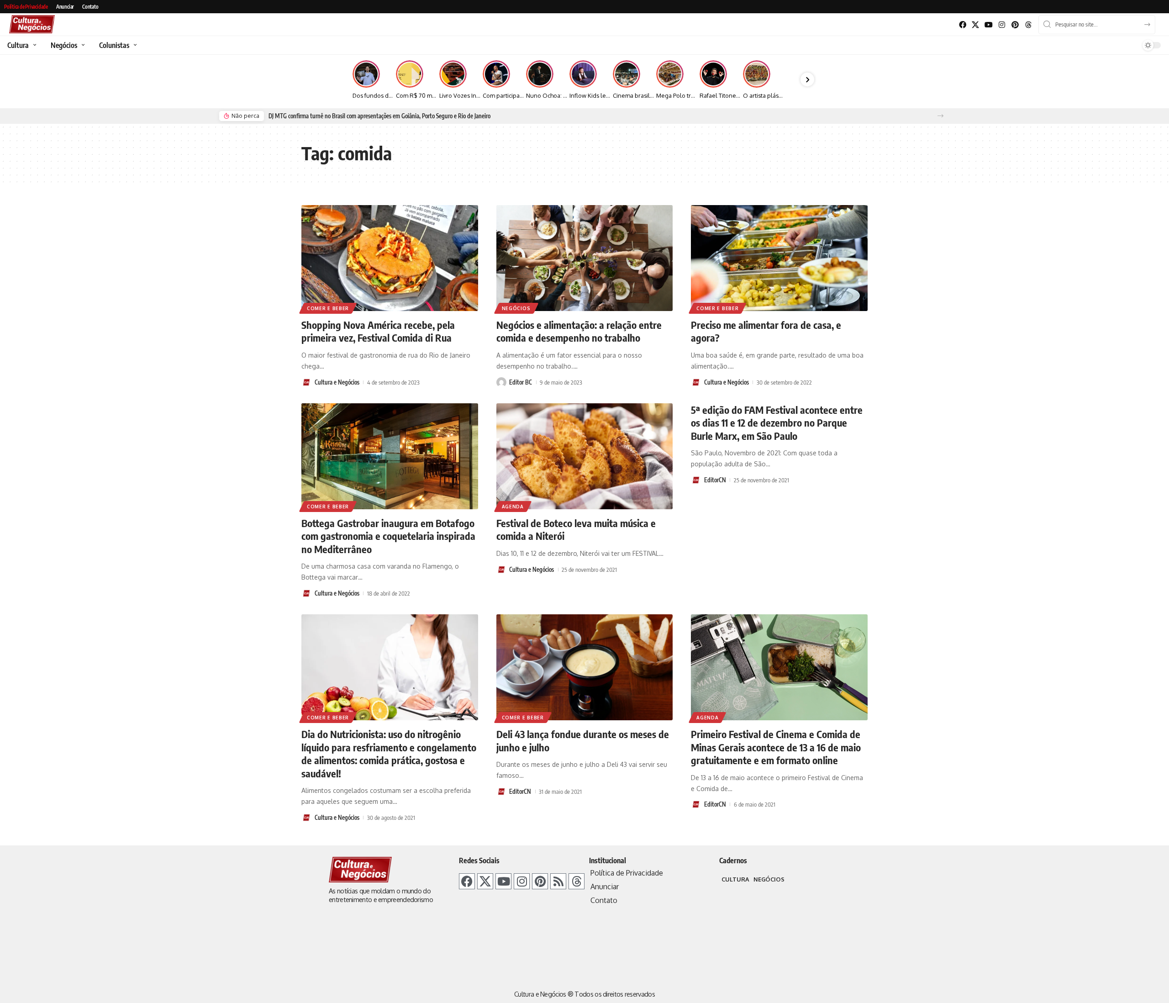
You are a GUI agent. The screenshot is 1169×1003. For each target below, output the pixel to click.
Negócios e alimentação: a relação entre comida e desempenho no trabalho (579, 331)
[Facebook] (962, 25)
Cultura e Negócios (337, 382)
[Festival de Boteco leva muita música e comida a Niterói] (584, 456)
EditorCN (715, 480)
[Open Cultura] (33, 45)
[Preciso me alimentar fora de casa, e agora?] (779, 258)
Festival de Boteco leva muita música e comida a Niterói (576, 530)
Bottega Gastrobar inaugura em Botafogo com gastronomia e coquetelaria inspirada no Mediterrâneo (388, 536)
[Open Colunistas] (134, 45)
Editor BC (520, 382)
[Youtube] (988, 25)
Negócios (516, 308)
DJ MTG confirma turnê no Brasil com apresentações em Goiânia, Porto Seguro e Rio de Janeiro (379, 116)
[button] (940, 116)
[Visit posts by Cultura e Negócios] (306, 382)
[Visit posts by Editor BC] (501, 382)
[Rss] (558, 881)
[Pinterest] (1015, 25)
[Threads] (1028, 25)
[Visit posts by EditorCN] (696, 480)
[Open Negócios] (81, 45)
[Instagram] (1002, 25)
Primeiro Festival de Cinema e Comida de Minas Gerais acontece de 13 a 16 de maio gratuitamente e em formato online (776, 747)
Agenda (513, 506)
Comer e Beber (328, 308)
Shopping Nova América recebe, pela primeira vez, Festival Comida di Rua (378, 331)
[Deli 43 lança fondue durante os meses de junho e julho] (584, 667)
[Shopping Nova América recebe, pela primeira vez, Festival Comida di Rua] (389, 258)
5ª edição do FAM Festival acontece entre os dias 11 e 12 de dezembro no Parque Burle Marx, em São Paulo (777, 422)
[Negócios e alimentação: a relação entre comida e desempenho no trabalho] (584, 258)
